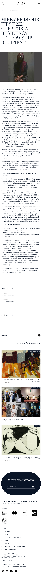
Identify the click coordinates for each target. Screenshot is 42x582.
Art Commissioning (10, 549)
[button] (39, 3)
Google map (7, 560)
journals (4, 10)
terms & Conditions (8, 579)
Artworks (6, 531)
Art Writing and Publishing (13, 546)
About (4, 528)
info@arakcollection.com (13, 564)
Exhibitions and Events (11, 537)
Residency (6, 543)
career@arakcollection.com (14, 566)
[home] (21, 3)
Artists (5, 534)
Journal (5, 540)
